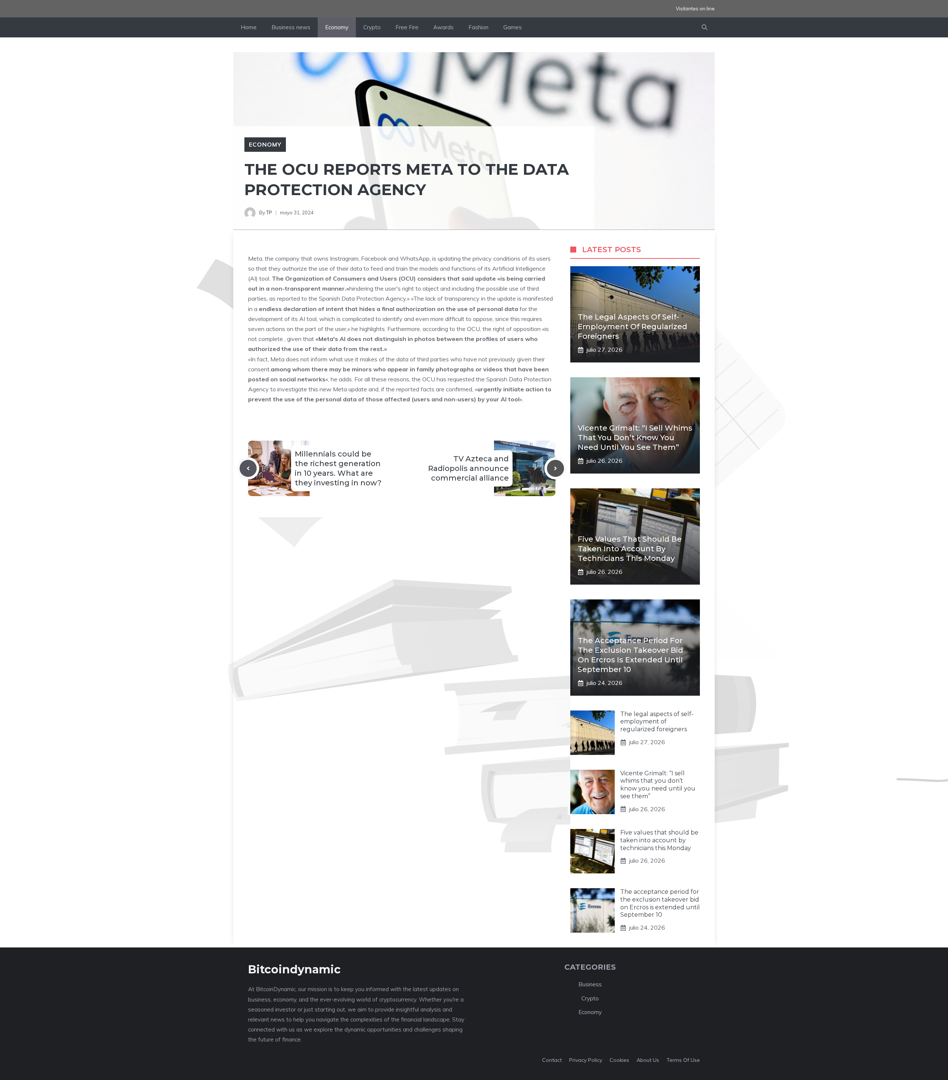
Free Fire (406, 27)
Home (249, 27)
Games (512, 27)
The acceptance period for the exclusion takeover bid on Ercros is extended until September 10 (660, 903)
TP (269, 212)
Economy (336, 27)
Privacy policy (585, 1060)
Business (590, 984)
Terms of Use (683, 1060)
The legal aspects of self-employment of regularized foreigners (632, 326)
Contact (552, 1060)
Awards (443, 27)
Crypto (372, 27)
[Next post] (555, 468)
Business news (290, 27)
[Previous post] (248, 468)
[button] (704, 27)
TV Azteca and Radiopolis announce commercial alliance (468, 468)
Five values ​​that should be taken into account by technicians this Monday (630, 549)
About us (648, 1060)
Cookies (619, 1060)
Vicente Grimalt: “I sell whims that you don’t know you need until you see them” (635, 438)
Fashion (478, 27)
